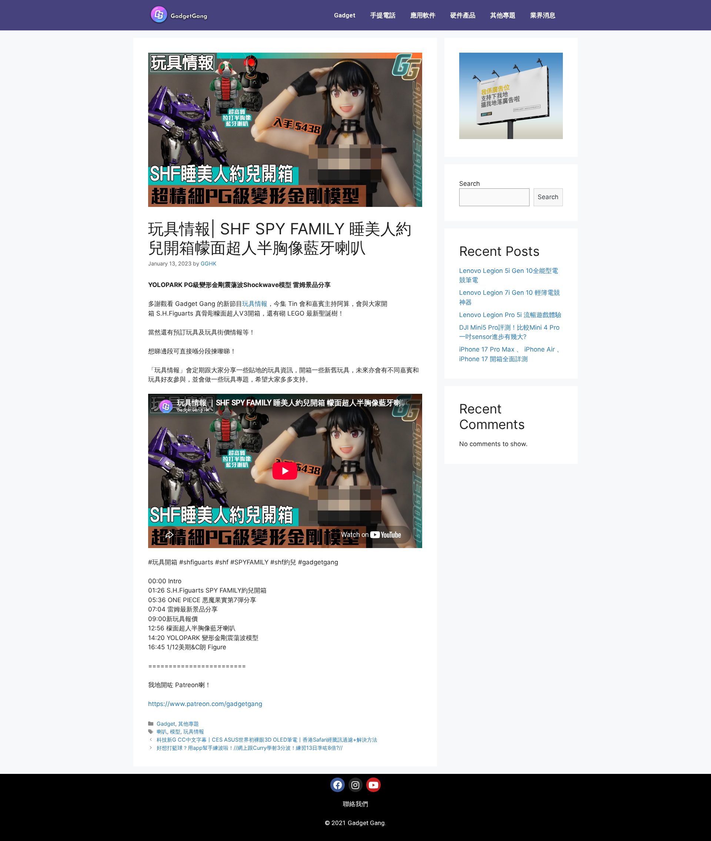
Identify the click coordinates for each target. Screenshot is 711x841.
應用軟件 (422, 15)
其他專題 (502, 15)
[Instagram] (355, 785)
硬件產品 (462, 15)
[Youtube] (373, 785)
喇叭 (162, 731)
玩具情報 (254, 303)
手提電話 (382, 15)
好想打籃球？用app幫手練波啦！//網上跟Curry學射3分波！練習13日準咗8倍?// (250, 748)
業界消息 (542, 15)
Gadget (345, 15)
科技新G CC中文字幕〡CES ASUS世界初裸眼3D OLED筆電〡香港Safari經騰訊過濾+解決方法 (267, 739)
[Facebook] (337, 785)
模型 (175, 731)
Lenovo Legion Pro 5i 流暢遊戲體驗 (510, 315)
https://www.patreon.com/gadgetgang (205, 704)
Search (469, 183)
